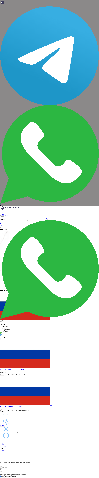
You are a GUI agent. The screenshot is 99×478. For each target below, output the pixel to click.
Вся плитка (3, 452)
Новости (3, 445)
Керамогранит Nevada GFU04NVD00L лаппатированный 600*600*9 (11, 406)
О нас (2, 443)
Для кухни (3, 450)
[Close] (1, 466)
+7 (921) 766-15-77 (14, 424)
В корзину (1, 322)
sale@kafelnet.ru (8, 215)
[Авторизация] (0, 222)
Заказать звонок (2, 219)
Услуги (3, 444)
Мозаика (3, 451)
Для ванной (3, 449)
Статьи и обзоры (4, 446)
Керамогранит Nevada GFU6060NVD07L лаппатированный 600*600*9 (12, 369)
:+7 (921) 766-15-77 (3, 215)
